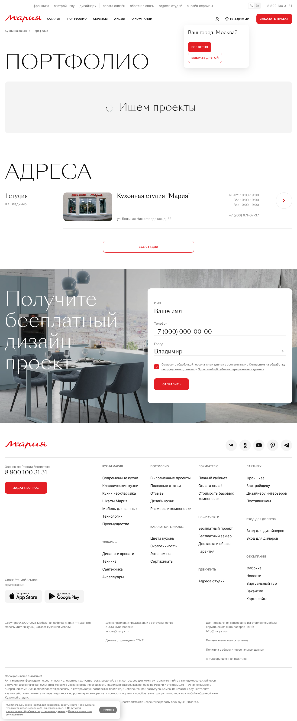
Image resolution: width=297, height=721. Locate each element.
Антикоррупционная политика (226, 658)
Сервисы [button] (100, 18)
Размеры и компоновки (170, 508)
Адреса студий (211, 581)
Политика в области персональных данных (235, 649)
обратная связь (142, 6)
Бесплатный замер (215, 536)
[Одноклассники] (245, 445)
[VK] (231, 445)
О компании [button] (142, 18)
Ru (251, 5)
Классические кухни (120, 485)
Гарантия (206, 551)
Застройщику (258, 485)
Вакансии (254, 591)
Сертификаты (162, 561)
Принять (108, 709)
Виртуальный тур (261, 583)
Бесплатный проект (215, 528)
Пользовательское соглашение (227, 640)
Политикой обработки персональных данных (231, 369)
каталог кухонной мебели (53, 627)
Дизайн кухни (162, 501)
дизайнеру (88, 6)
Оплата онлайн (211, 485)
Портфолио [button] (77, 18)
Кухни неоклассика (119, 493)
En (257, 5)
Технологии (112, 516)
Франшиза (255, 478)
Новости (253, 576)
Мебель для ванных (119, 508)
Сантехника (112, 569)
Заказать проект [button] (274, 18)
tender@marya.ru (117, 631)
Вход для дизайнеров (265, 531)
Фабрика (253, 568)
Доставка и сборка (215, 544)
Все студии (148, 246)
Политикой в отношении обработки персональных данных (43, 710)
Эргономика (160, 553)
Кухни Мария (112, 466)
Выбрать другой (205, 57)
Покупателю (208, 466)
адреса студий (170, 6)
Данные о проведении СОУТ (125, 640)
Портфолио (159, 466)
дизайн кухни (25, 627)
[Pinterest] (272, 445)
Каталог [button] (54, 18)
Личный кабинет (212, 478)
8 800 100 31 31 (279, 6)
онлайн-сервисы (200, 6)
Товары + (109, 542)
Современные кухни (120, 478)
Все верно (199, 47)
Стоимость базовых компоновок (216, 496)
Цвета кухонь (162, 538)
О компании (256, 556)
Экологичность (163, 546)
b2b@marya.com (217, 631)
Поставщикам (258, 501)
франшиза (41, 6)
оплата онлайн (114, 6)
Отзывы (157, 493)
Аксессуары (113, 577)
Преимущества (115, 524)
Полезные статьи (165, 485)
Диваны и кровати (118, 553)
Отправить (171, 384)
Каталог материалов (167, 527)
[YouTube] (259, 445)
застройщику (64, 6)
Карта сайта (257, 599)
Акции (119, 18)
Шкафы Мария (114, 501)
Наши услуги (208, 517)
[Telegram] (286, 445)
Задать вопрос (26, 487)
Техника (109, 561)
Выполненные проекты (170, 478)
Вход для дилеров (261, 519)
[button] (237, 18)
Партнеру (253, 466)
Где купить (207, 569)
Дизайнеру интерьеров (266, 493)
